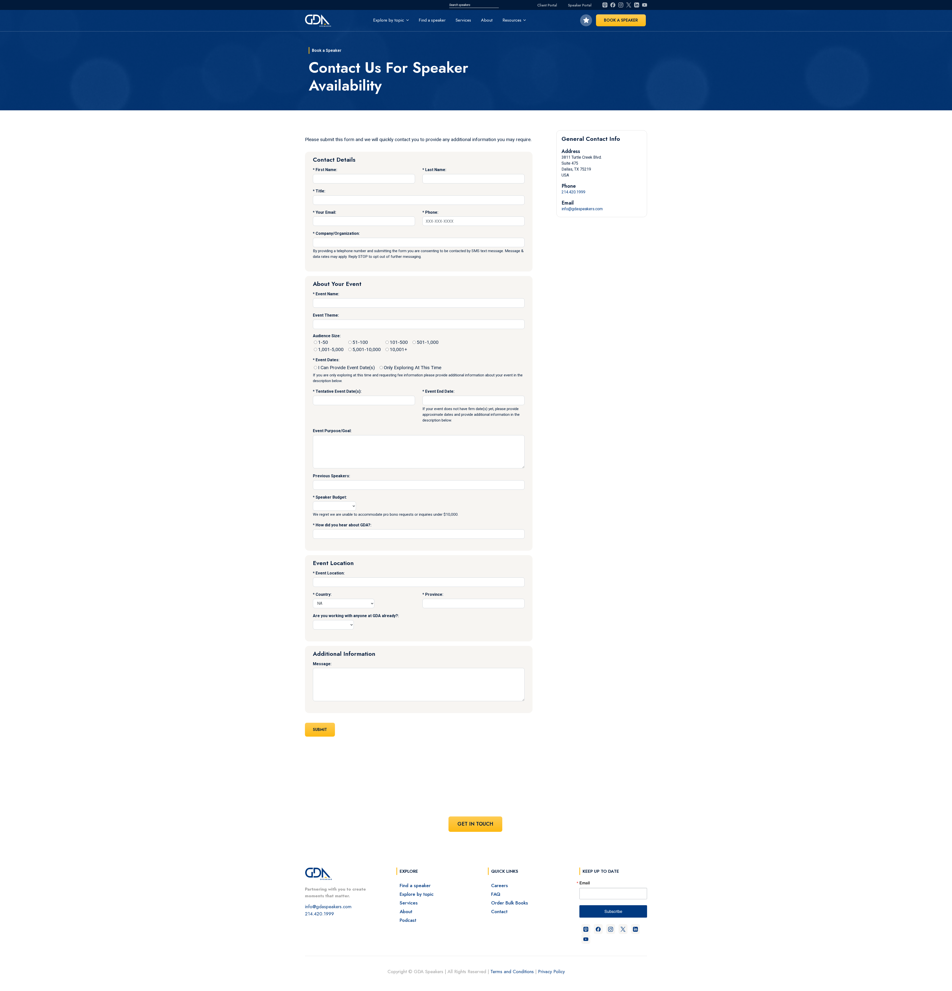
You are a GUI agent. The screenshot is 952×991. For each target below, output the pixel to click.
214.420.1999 (573, 192)
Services (463, 20)
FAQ (495, 894)
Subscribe (613, 911)
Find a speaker (432, 20)
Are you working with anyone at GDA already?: (356, 615)
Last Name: (435, 169)
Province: (434, 594)
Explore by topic (417, 894)
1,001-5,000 (331, 349)
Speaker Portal (580, 5)
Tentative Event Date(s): (338, 391)
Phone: (431, 212)
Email (584, 883)
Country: (323, 594)
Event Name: (327, 294)
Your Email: (326, 212)
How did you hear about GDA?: (343, 525)
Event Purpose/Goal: (332, 430)
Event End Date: (439, 391)
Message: (322, 663)
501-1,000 (428, 342)
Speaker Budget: (331, 497)
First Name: (326, 169)
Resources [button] (512, 20)
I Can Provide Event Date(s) (346, 367)
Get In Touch (475, 824)
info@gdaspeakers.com (582, 209)
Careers (499, 885)
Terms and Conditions (512, 971)
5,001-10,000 (367, 349)
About (487, 20)
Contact (499, 911)
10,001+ (398, 349)
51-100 (360, 342)
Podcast (408, 920)
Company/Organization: (338, 233)
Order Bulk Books (509, 902)
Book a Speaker (621, 20)
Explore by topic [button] (388, 20)
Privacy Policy (551, 971)
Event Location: (330, 573)
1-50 (323, 342)
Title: (320, 191)
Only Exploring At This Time (412, 367)
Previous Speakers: (331, 476)
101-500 (399, 342)
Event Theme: (326, 315)
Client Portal (547, 5)
